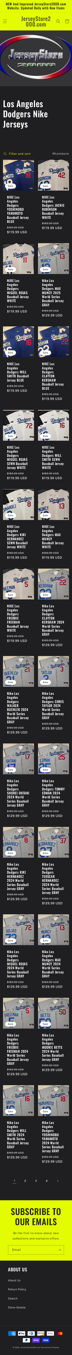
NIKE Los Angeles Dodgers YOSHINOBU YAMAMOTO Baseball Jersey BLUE (18, 209)
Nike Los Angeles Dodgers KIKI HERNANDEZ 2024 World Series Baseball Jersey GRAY (18, 876)
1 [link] (14, 1181)
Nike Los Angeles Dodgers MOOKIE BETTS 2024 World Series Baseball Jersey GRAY (53, 1047)
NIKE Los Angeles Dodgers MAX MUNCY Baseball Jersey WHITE (53, 537)
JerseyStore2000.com (30, 1347)
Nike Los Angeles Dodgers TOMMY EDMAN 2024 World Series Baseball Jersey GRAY (53, 793)
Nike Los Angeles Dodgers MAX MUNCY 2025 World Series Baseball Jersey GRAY (53, 293)
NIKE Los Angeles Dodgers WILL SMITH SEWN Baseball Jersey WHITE (53, 457)
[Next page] (57, 1181)
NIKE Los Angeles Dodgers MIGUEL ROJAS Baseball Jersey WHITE (18, 291)
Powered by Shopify (50, 1347)
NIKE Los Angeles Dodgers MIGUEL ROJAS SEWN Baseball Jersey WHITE (17, 457)
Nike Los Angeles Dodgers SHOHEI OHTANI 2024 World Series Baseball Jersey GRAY (18, 793)
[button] (5, 21)
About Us (14, 1280)
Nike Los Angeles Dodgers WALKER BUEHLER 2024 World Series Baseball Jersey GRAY (18, 707)
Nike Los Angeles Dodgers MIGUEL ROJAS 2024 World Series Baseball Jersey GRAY (18, 964)
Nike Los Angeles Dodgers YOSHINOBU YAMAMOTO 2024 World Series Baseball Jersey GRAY (53, 1137)
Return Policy (17, 1289)
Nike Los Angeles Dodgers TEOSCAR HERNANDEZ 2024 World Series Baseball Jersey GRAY (53, 878)
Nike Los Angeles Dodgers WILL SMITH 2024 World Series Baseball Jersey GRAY (18, 1135)
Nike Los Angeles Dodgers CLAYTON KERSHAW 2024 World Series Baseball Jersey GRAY (53, 620)
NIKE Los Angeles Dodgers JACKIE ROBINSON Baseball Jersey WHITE (53, 207)
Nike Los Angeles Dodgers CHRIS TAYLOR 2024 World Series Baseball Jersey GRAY (53, 705)
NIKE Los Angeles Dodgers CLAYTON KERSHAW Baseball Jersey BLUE (53, 376)
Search (13, 1298)
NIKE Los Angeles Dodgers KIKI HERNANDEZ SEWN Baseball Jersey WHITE (17, 537)
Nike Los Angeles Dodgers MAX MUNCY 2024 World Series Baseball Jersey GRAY (53, 964)
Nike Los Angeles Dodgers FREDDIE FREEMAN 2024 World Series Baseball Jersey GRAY (18, 1049)
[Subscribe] (59, 1250)
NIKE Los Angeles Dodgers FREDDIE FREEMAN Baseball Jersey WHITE (18, 618)
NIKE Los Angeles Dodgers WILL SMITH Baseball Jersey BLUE (18, 372)
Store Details (17, 1307)
